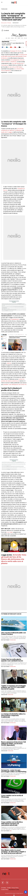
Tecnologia (4, 9)
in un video (9, 532)
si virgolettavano (14, 319)
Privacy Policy (15, 887)
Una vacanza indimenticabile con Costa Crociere (13, 633)
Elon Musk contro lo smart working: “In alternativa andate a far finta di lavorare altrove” (13, 851)
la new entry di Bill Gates (15, 67)
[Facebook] (1, 881)
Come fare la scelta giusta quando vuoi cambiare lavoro (12, 660)
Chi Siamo (3, 887)
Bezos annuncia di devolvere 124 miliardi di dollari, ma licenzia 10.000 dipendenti (13, 743)
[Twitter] (6, 881)
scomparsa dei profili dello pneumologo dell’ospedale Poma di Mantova (14, 56)
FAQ (10, 830)
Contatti (9, 887)
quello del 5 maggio (6, 132)
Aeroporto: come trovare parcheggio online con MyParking (13, 770)
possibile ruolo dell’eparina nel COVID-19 (14, 384)
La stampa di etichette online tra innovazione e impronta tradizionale (13, 715)
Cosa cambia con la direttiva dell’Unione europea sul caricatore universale (12, 823)
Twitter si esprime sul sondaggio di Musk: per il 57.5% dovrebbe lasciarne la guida (13, 687)
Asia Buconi (4, 694)
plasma (9, 363)
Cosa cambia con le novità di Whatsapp (12, 796)
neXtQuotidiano (5, 639)
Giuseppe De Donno (16, 51)
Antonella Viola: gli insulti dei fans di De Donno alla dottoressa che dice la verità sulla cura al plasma (14, 559)
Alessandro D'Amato (6, 22)
